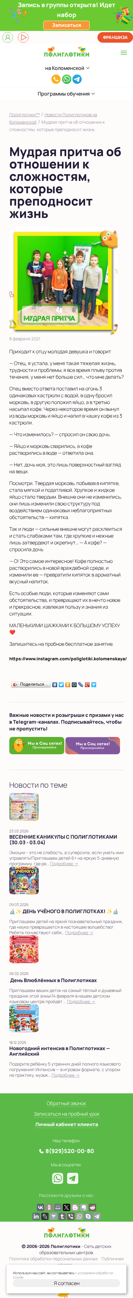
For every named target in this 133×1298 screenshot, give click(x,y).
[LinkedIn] (36, 1216)
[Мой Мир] (74, 683)
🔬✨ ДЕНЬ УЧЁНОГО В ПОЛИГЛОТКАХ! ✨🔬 (64, 911)
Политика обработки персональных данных (53, 1259)
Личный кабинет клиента (66, 1124)
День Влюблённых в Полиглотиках (53, 980)
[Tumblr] (62, 1216)
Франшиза (115, 37)
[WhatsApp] (79, 1216)
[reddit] (92, 1207)
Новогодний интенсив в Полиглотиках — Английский (59, 1051)
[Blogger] (75, 1207)
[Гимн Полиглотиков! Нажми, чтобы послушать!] (23, 37)
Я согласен (66, 1283)
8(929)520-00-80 (56, 80)
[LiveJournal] (81, 683)
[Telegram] (97, 1216)
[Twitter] (61, 683)
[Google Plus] (87, 683)
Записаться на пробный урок (67, 1113)
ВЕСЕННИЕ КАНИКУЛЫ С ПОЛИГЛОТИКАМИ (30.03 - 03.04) (63, 839)
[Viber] (71, 1216)
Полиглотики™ (24, 114)
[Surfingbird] (94, 683)
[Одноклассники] (68, 683)
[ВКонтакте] (55, 683)
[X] (66, 1207)
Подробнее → (64, 863)
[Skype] (88, 1216)
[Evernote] (84, 1207)
